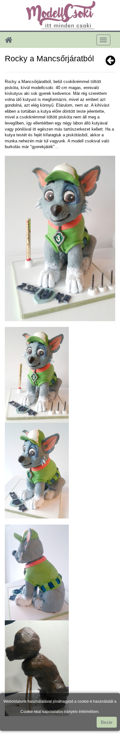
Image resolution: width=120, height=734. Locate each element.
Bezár (107, 722)
